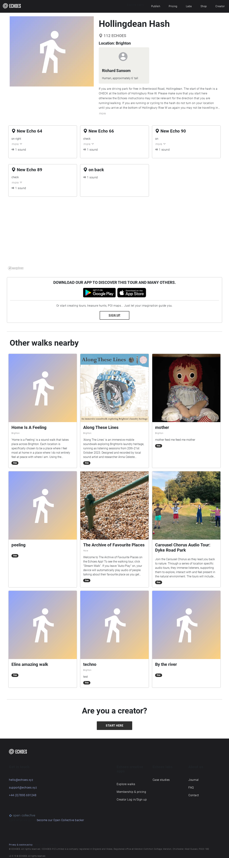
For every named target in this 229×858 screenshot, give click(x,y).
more (102, 113)
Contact (193, 795)
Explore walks (126, 784)
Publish (155, 6)
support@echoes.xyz (23, 787)
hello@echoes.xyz (21, 780)
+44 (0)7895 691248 (22, 795)
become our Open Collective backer (60, 820)
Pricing (173, 6)
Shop (204, 6)
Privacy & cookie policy (21, 844)
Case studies (161, 780)
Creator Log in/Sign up (132, 799)
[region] (114, 235)
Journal (193, 780)
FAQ (191, 787)
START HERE (114, 725)
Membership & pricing (131, 792)
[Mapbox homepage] (16, 268)
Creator (220, 6)
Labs (189, 6)
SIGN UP (114, 315)
